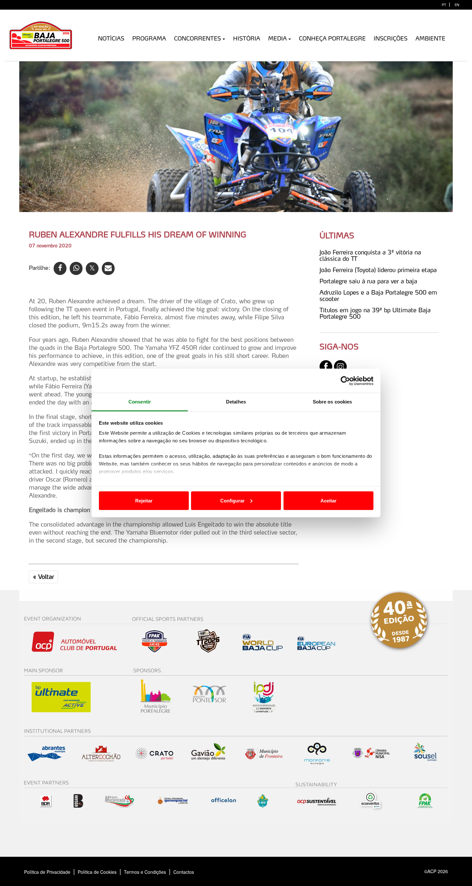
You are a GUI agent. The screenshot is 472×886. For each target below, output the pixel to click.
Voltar (43, 576)
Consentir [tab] (139, 401)
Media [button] (277, 38)
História (246, 38)
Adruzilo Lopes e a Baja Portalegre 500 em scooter (378, 295)
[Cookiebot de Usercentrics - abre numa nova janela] (345, 380)
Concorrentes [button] (197, 38)
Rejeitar (144, 500)
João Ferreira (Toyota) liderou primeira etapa (378, 269)
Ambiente (430, 38)
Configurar (232, 500)
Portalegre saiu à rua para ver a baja (368, 281)
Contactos (190, 872)
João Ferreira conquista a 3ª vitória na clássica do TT (370, 255)
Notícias (111, 38)
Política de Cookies (97, 872)
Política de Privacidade (47, 872)
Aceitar (328, 500)
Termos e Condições (145, 872)
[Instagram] (340, 366)
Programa (149, 38)
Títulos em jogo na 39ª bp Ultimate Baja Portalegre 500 (375, 313)
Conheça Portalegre (332, 38)
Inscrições (390, 38)
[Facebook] (325, 366)
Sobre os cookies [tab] (332, 401)
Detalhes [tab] (236, 401)
